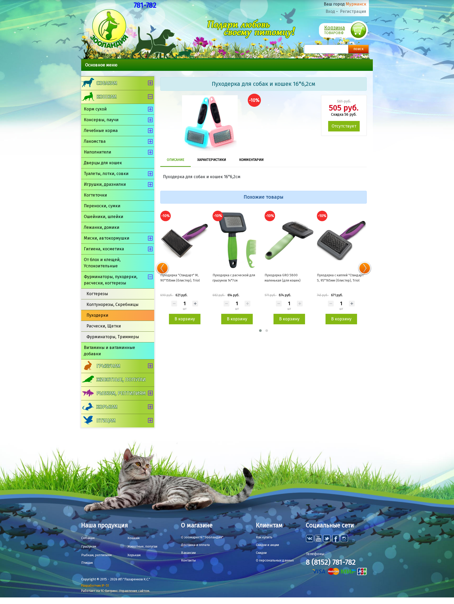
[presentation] (162, 268)
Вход (330, 11)
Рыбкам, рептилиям (121, 393)
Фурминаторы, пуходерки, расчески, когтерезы (110, 279)
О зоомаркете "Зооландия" (202, 537)
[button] (260, 330)
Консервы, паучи (101, 119)
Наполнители (97, 152)
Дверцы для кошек (103, 162)
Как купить (264, 537)
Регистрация (353, 11)
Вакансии (188, 553)
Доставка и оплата (195, 545)
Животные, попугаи (121, 380)
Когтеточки (95, 195)
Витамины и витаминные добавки (109, 350)
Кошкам (106, 97)
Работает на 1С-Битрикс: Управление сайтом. (115, 591)
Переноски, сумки (102, 205)
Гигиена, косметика (104, 248)
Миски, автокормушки (106, 238)
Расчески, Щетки (103, 326)
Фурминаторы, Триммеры (112, 336)
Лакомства (95, 141)
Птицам (105, 420)
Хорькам (106, 407)
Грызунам (108, 366)
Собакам (106, 83)
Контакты (188, 560)
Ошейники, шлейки (103, 216)
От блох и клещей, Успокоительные (102, 262)
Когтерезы (97, 293)
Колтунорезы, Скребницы (112, 304)
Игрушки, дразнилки (105, 184)
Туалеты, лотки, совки (106, 173)
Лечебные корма (101, 130)
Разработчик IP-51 (95, 585)
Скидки (261, 553)
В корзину (184, 318)
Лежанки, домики (101, 227)
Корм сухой (95, 109)
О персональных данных (275, 560)
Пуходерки (97, 315)
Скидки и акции (267, 545)
